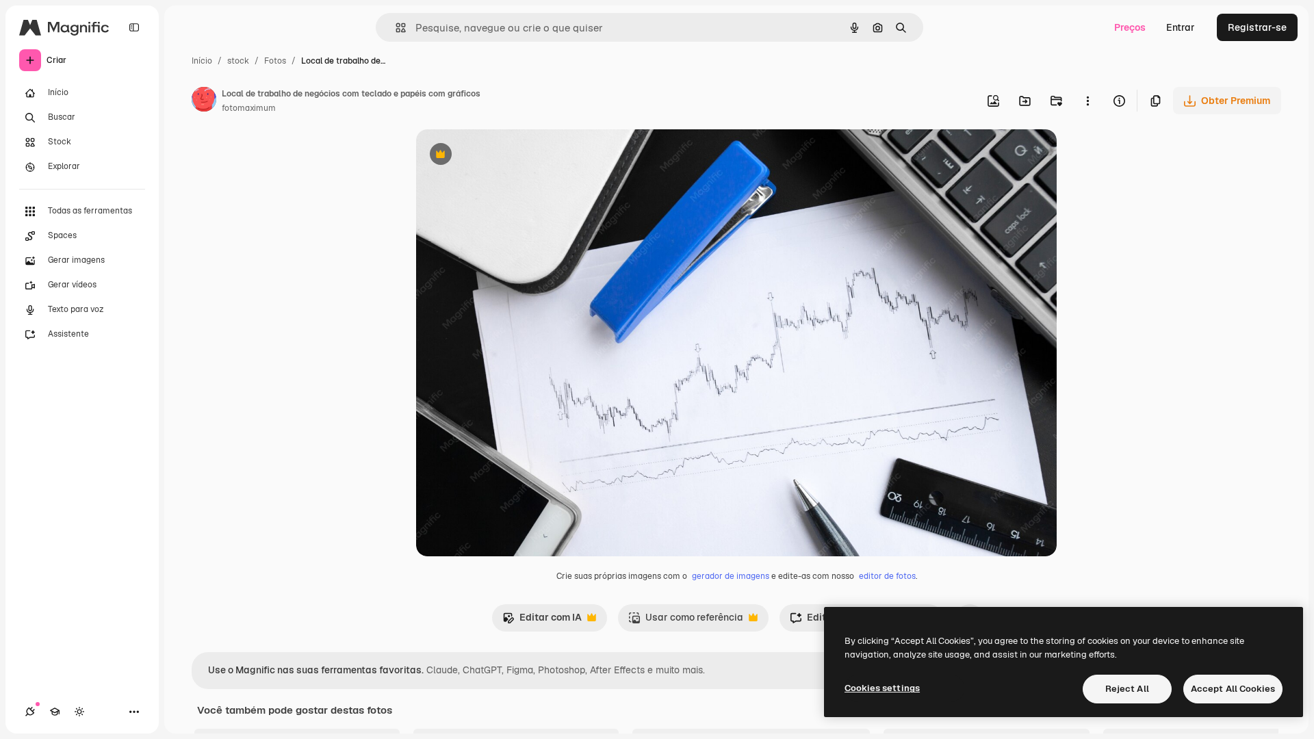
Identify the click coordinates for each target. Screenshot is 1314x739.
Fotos (275, 60)
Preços (1130, 27)
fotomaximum (249, 108)
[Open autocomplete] (395, 28)
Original (504, 155)
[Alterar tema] (79, 712)
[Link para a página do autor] (204, 101)
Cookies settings (882, 688)
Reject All (1127, 689)
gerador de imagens (730, 576)
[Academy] (55, 712)
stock (238, 60)
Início (202, 60)
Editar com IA (542, 621)
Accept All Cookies (1233, 689)
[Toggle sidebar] (134, 27)
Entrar (1180, 27)
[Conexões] (30, 712)
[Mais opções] (1087, 100)
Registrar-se (1257, 27)
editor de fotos (887, 576)
